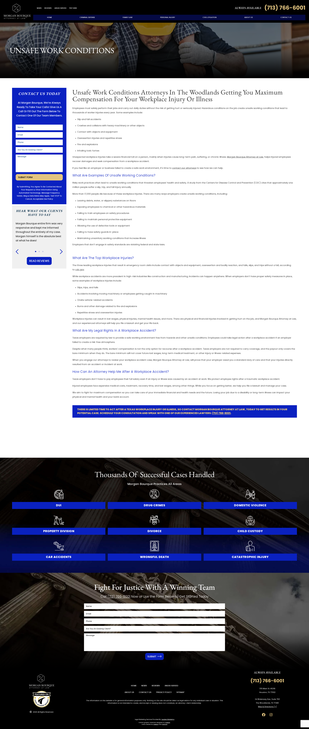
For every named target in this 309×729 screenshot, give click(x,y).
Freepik (167, 722)
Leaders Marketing (168, 719)
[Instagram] (271, 714)
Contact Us (286, 17)
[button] (18, 252)
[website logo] (41, 681)
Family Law (127, 17)
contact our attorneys (184, 168)
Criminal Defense (87, 17)
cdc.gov (79, 270)
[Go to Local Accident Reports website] (42, 699)
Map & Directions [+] (267, 707)
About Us (248, 17)
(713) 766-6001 (221, 413)
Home (49, 17)
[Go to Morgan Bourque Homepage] (17, 11)
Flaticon (164, 724)
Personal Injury (167, 17)
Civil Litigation (210, 17)
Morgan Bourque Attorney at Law (245, 157)
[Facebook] (263, 714)
